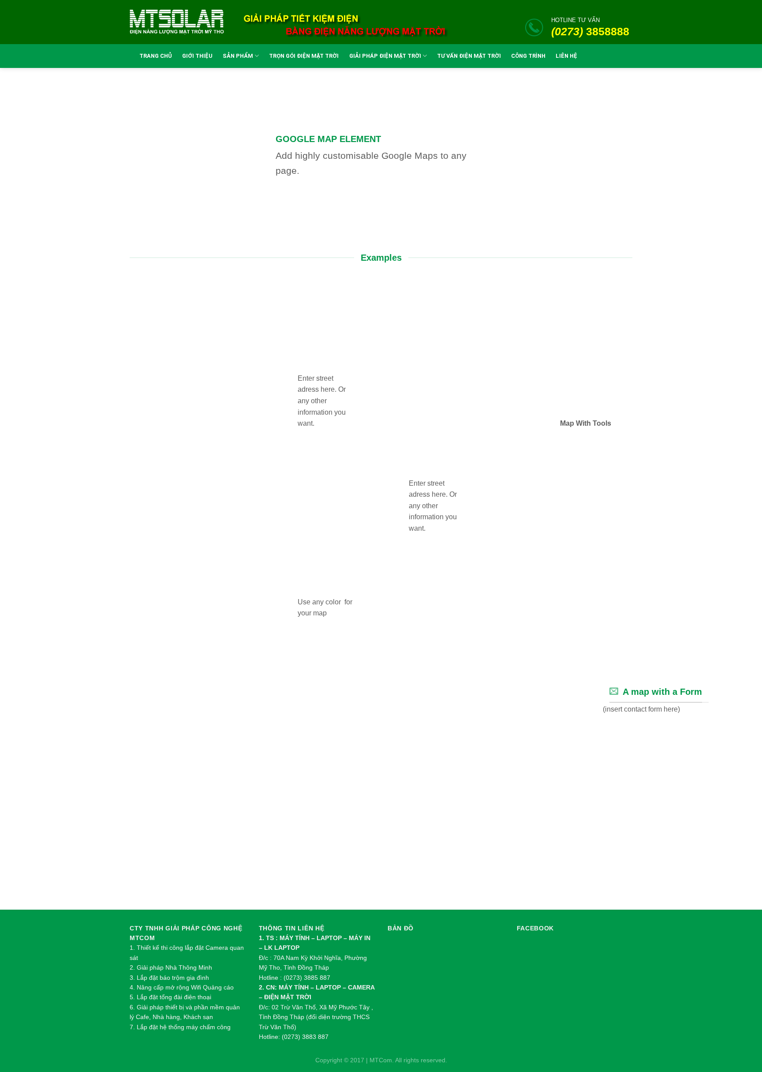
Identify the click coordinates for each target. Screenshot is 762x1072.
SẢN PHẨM (238, 55)
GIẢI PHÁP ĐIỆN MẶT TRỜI (385, 55)
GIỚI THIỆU (197, 55)
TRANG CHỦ (155, 55)
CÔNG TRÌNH (528, 55)
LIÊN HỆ (566, 55)
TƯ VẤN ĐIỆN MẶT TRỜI (469, 55)
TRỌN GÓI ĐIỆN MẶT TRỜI (304, 55)
